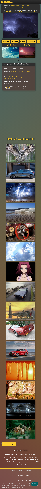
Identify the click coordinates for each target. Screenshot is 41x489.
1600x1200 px (11, 77)
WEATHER (13, 78)
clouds (18, 77)
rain (31, 77)
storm (8, 78)
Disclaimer (28, 480)
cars (14, 457)
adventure (23, 455)
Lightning (23, 77)
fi (9, 460)
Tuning (34, 462)
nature (28, 77)
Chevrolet (20, 457)
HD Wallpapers (20, 480)
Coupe (35, 457)
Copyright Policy (28, 473)
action (16, 455)
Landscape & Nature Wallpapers (20, 71)
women (23, 464)
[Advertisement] (20, 114)
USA (37, 462)
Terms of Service (28, 475)
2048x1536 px (9, 455)
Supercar (23, 462)
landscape (20, 460)
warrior (18, 464)
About (20, 473)
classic (26, 457)
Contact (5, 487)
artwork (7, 457)
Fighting (13, 460)
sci (17, 462)
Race (4, 462)
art (36, 455)
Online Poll (20, 475)
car (11, 457)
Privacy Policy (28, 478)
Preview (15, 41)
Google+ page (13, 478)
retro (13, 462)
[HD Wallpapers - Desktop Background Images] (7, 2)
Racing (9, 462)
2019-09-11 (13, 74)
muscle (26, 460)
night (37, 460)
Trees (29, 462)
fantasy (6, 460)
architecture (31, 455)
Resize (23, 41)
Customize (32, 41)
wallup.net (4, 483)
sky (5, 78)
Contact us (20, 478)
